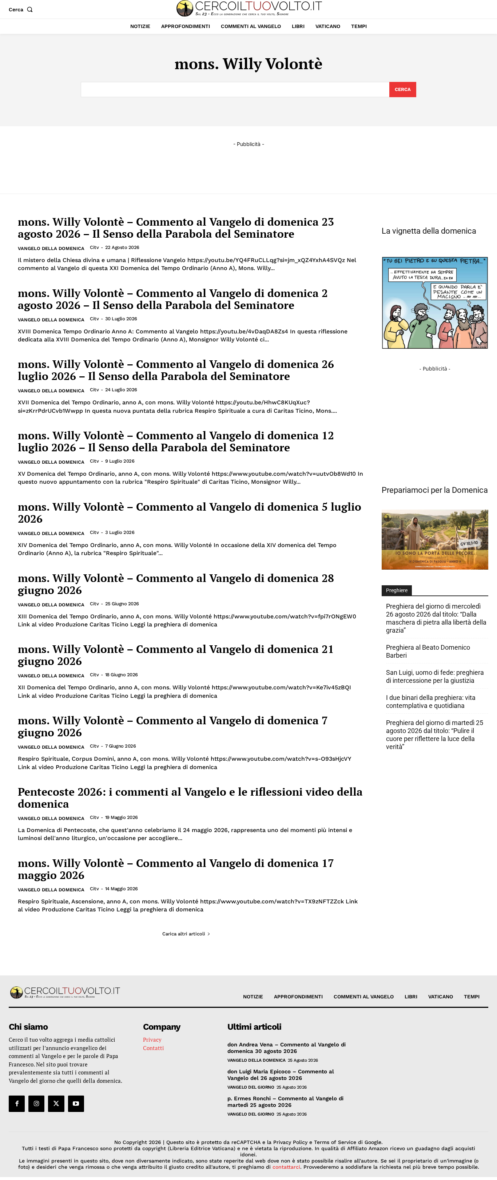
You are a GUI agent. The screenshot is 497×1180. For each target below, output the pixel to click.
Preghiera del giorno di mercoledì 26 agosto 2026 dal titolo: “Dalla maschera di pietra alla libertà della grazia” (436, 618)
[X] (56, 1104)
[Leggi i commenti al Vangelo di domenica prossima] (435, 567)
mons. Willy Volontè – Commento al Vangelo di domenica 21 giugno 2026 (176, 655)
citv (94, 247)
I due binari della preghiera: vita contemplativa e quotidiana (431, 701)
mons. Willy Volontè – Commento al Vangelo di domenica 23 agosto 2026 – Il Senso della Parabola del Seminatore (176, 227)
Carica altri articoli (183, 934)
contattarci (286, 1167)
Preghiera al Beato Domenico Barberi (428, 651)
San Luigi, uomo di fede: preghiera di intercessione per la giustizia (435, 676)
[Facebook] (17, 1104)
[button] (22, 9)
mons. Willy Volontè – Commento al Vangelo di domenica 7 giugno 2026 (173, 726)
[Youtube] (76, 1104)
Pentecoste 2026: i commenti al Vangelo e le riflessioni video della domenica (190, 797)
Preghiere (396, 590)
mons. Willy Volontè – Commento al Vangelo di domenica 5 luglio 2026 (189, 512)
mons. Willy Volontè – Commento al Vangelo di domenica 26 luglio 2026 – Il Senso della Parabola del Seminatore (176, 370)
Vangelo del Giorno (250, 1087)
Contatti (153, 1048)
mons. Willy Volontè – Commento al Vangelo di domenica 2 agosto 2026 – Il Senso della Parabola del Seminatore (173, 299)
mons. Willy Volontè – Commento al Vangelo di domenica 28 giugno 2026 (176, 584)
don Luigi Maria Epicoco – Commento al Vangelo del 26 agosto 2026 (280, 1074)
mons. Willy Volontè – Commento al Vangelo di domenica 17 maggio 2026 (176, 869)
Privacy (152, 1039)
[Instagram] (36, 1104)
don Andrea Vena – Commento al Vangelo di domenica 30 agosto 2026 (286, 1047)
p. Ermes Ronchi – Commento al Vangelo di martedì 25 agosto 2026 (285, 1101)
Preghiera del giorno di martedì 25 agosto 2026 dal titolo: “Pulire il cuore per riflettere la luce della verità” (434, 735)
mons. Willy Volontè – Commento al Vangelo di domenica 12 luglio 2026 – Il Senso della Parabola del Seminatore (176, 441)
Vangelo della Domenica (51, 248)
